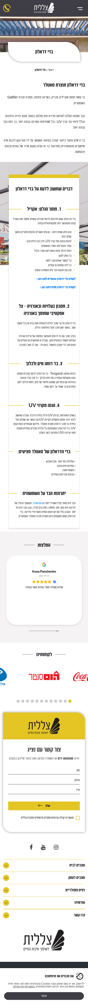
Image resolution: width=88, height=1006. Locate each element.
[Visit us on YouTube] (43, 847)
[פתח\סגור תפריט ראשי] (80, 8)
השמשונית (38, 503)
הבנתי (44, 996)
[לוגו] (44, 8)
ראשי (50, 70)
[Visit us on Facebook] (31, 847)
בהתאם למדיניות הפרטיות (24, 986)
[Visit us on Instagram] (56, 847)
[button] (69, 701)
